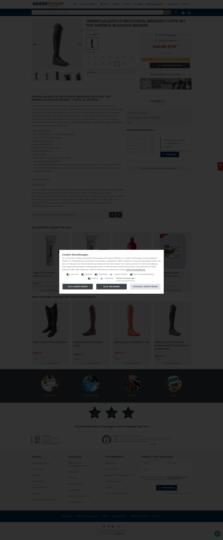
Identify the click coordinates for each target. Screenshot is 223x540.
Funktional (109, 278)
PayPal (95, 278)
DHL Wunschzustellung (144, 274)
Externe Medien (120, 274)
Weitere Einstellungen (125, 278)
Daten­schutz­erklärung (135, 270)
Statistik (88, 274)
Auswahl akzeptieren (145, 287)
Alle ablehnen (111, 287)
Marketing (103, 274)
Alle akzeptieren (77, 287)
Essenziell (75, 274)
